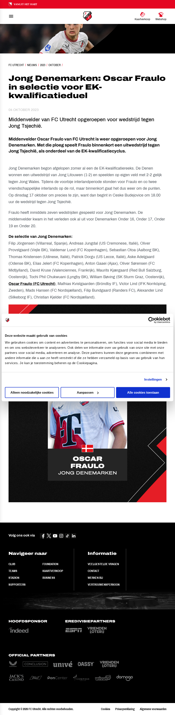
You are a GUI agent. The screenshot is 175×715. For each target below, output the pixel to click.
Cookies (105, 709)
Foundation (50, 564)
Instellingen (153, 379)
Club (12, 564)
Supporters (17, 584)
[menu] (11, 16)
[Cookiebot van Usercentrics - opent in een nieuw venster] (151, 320)
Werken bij (95, 578)
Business (48, 578)
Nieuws (32, 65)
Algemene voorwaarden (153, 709)
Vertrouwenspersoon (104, 584)
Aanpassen (85, 392)
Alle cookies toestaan (143, 392)
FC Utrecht (16, 65)
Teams (13, 571)
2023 (42, 65)
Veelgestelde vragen (103, 564)
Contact (93, 571)
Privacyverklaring (125, 709)
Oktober (54, 65)
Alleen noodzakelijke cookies (32, 392)
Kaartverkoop (52, 571)
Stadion (14, 578)
